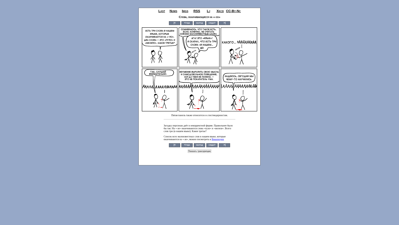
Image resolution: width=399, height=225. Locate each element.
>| (225, 22)
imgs (185, 11)
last (161, 11)
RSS (196, 11)
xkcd (220, 11)
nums (173, 11)
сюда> (212, 22)
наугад (199, 22)
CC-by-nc (233, 11)
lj (208, 11)
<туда (187, 22)
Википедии (218, 139)
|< (175, 22)
